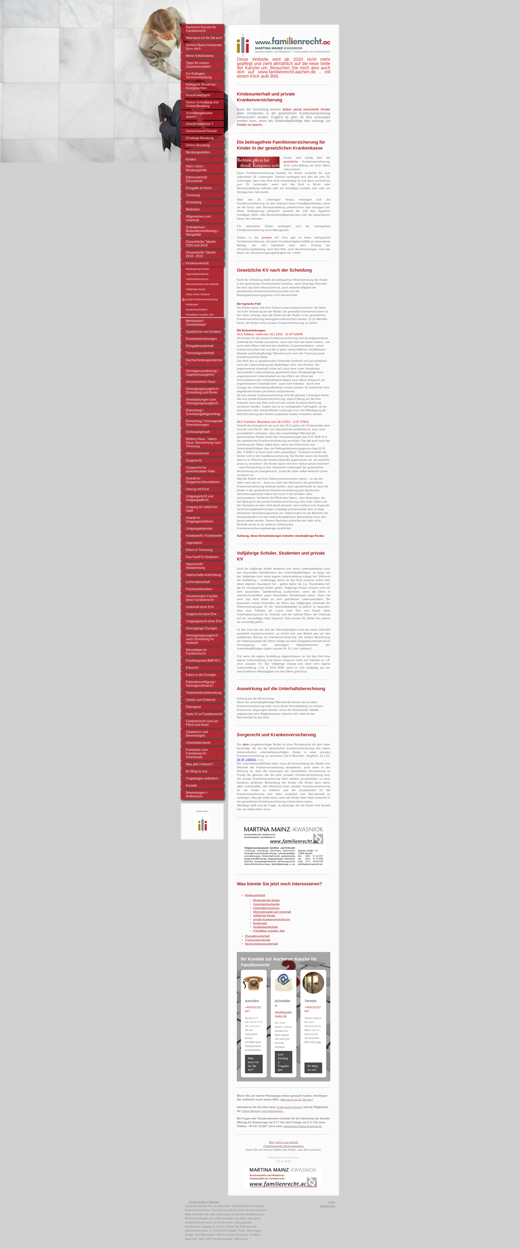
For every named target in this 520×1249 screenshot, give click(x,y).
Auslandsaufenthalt (265, 926)
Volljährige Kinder (264, 915)
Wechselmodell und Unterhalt (272, 911)
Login (331, 1201)
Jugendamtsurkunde (266, 904)
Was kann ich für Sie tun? (253, 1064)
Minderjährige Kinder (266, 900)
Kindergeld (260, 923)
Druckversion (197, 1201)
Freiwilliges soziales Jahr (269, 930)
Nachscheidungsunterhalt (261, 943)
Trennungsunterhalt (257, 939)
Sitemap (214, 1201)
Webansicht (327, 1206)
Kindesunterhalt (255, 895)
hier (319, 1042)
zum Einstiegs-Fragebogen (283, 1062)
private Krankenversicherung (271, 919)
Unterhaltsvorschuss (266, 908)
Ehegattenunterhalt (257, 936)
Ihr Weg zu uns (313, 1067)
